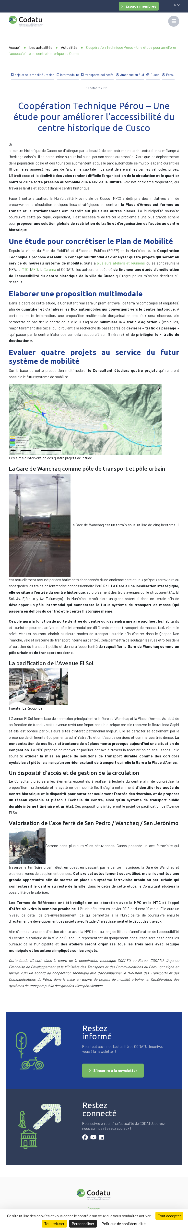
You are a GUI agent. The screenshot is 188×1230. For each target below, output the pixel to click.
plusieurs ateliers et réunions (121, 263)
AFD (34, 269)
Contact (94, 1208)
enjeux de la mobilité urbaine (34, 75)
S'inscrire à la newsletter (115, 1070)
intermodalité (69, 75)
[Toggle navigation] (173, 21)
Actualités (69, 47)
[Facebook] (85, 1138)
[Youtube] (93, 1138)
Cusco (155, 75)
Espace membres (141, 6)
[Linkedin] (101, 1138)
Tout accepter (169, 1215)
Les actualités (40, 47)
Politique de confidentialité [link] (124, 1223)
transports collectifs (99, 75)
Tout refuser (54, 1223)
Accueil (15, 47)
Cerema (50, 269)
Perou (170, 75)
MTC (25, 269)
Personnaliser (83, 1223)
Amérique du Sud (132, 75)
